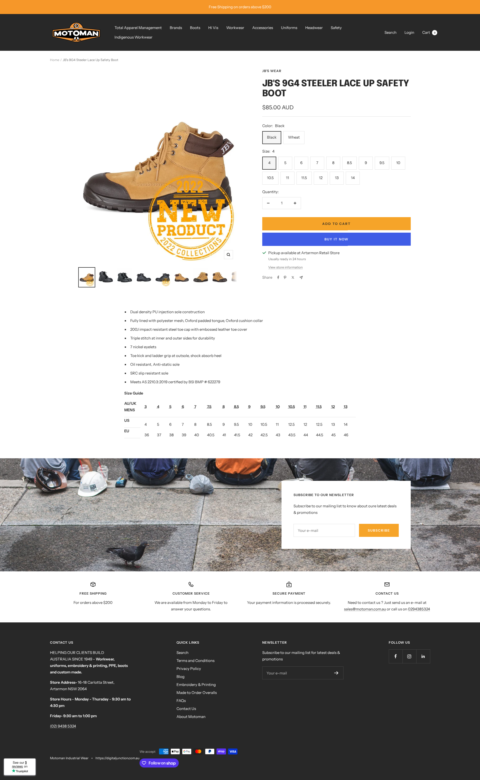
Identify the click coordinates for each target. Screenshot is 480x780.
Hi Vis (213, 27)
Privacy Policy (188, 668)
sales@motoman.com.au (365, 609)
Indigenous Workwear (133, 37)
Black (271, 137)
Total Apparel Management (138, 27)
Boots (195, 27)
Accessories (262, 27)
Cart (429, 32)
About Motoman (191, 716)
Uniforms (289, 27)
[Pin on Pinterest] (285, 277)
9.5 (382, 162)
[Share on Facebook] (278, 277)
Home (54, 60)
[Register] (336, 673)
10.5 (270, 177)
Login (409, 32)
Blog (180, 676)
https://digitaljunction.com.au (118, 758)
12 (320, 177)
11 (287, 177)
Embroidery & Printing (196, 684)
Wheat (294, 137)
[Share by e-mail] (301, 277)
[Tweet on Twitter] (293, 277)
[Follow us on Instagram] (409, 656)
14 (353, 177)
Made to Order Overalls (196, 692)
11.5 (304, 177)
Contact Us (186, 708)
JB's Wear (272, 71)
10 (398, 162)
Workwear (235, 27)
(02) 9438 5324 (63, 726)
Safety (336, 27)
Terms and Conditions (195, 660)
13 (337, 177)
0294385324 (419, 609)
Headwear (314, 27)
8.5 (349, 162)
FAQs (181, 700)
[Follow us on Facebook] (395, 656)
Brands (176, 27)
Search (390, 32)
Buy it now (336, 239)
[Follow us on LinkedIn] (423, 656)
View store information (285, 267)
